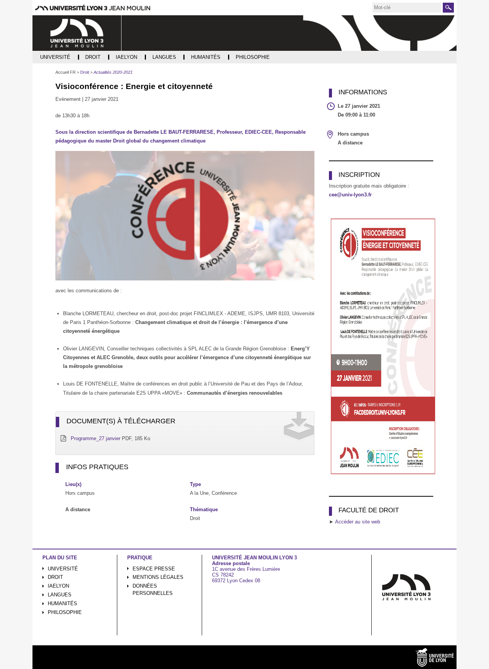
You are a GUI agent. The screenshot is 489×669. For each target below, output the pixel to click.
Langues (59, 595)
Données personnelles (153, 589)
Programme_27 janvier (95, 438)
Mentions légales (158, 577)
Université (63, 569)
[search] (406, 8)
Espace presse (154, 569)
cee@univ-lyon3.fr (350, 195)
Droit (55, 577)
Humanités (62, 603)
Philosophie (65, 612)
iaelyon (58, 586)
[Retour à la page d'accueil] (76, 33)
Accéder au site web (357, 522)
